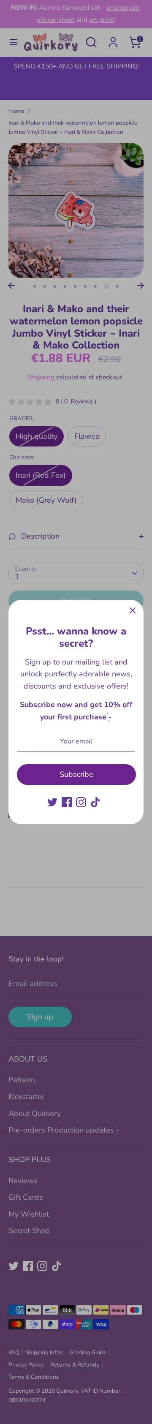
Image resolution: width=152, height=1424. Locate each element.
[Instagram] (81, 802)
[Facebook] (67, 802)
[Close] (132, 611)
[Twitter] (52, 802)
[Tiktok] (95, 802)
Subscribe (76, 774)
